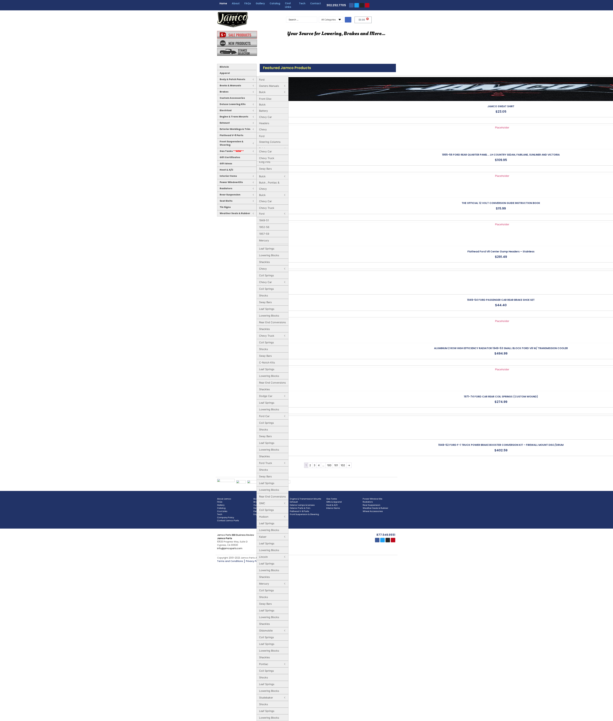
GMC (262, 503)
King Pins (264, 162)
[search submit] (348, 19)
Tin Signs (225, 207)
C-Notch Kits (267, 362)
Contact (315, 3)
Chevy (263, 129)
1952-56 (264, 227)
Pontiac (263, 664)
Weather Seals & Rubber (235, 213)
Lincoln (263, 556)
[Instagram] (362, 5)
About (236, 3)
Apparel (225, 73)
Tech (302, 3)
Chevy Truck (266, 158)
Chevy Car (265, 117)
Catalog (275, 3)
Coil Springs (266, 275)
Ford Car (264, 416)
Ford (262, 79)
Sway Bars (265, 168)
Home (223, 3)
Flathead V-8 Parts (231, 135)
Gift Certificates (230, 157)
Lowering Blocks (269, 255)
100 (329, 465)
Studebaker (266, 697)
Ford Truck (265, 463)
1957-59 (264, 233)
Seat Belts (226, 200)
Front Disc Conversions (266, 100)
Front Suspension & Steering (231, 143)
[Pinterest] (367, 5)
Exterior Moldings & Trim (235, 129)
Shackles (264, 262)
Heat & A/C (226, 169)
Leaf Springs (266, 248)
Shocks (263, 295)
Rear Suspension (230, 194)
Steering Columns (269, 141)
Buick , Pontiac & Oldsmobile (269, 184)
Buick (262, 92)
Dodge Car (265, 396)
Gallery (260, 3)
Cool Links (288, 5)
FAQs (247, 3)
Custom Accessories (232, 98)
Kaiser (262, 536)
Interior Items (228, 176)
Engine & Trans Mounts (234, 116)
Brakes (224, 91)
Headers (264, 123)
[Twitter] (356, 5)
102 (343, 465)
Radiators (226, 188)
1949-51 (264, 220)
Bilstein (224, 66)
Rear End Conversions (272, 322)
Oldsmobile (266, 630)
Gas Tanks (232, 151)
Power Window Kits (231, 182)
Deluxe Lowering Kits (233, 104)
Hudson (263, 516)
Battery (263, 110)
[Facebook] (351, 5)
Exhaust (225, 122)
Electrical (226, 110)
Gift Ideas (226, 163)
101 (336, 465)
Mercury (264, 583)
